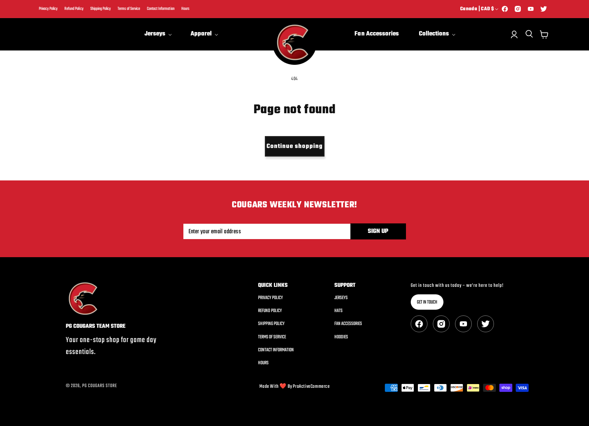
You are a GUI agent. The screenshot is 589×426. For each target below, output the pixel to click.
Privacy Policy (48, 9)
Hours (185, 9)
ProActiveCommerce (311, 387)
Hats (338, 311)
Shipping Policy (100, 9)
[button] (157, 34)
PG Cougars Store (99, 386)
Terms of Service (129, 9)
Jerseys (341, 298)
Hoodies (341, 337)
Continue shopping (295, 146)
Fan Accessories (348, 324)
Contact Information (160, 9)
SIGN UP (378, 231)
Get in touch (427, 302)
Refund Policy (73, 9)
